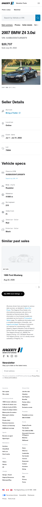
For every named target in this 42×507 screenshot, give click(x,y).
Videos (4, 461)
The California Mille (27, 430)
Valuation (25, 394)
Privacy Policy (36, 376)
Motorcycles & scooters (9, 412)
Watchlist (17, 10)
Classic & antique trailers (9, 409)
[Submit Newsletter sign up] (37, 371)
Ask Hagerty (26, 396)
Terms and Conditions (11, 377)
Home (24, 448)
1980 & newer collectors (9, 401)
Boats (4, 417)
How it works (6, 454)
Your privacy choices (12, 495)
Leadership (25, 453)
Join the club (26, 391)
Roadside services (27, 415)
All (3, 467)
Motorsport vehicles (8, 415)
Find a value (6, 10)
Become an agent (7, 436)
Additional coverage (8, 428)
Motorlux (24, 437)
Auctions (5, 446)
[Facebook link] (4, 356)
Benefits (24, 399)
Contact (24, 463)
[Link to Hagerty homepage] (12, 350)
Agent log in (5, 438)
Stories (4, 464)
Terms (24, 482)
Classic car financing (8, 425)
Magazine (25, 404)
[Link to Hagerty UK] (11, 489)
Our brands (25, 456)
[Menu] (38, 3)
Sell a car (5, 451)
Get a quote (5, 391)
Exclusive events (27, 407)
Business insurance (8, 423)
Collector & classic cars (9, 404)
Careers (24, 458)
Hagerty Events (26, 425)
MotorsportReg (6, 480)
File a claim (5, 394)
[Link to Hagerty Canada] (7, 489)
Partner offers (26, 402)
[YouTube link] (16, 356)
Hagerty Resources (8, 477)
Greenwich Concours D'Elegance (28, 434)
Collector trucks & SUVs (9, 407)
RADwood (25, 440)
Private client (6, 420)
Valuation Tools (21, 3)
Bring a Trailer (12, 113)
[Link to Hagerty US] (3, 489)
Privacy (24, 479)
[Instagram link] (12, 356)
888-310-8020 (26, 417)
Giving (24, 469)
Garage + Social (7, 474)
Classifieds (5, 448)
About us (24, 450)
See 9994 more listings (12, 294)
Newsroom (25, 461)
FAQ (23, 476)
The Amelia (25, 428)
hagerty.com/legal (12, 324)
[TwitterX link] (8, 356)
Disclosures (31, 495)
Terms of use (11, 498)
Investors (25, 466)
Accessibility (22, 495)
